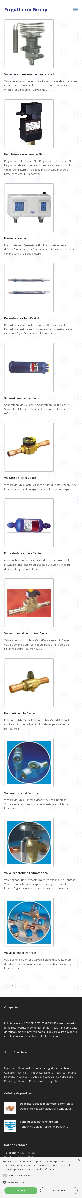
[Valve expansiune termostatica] (29, 842)
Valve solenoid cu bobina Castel (26, 633)
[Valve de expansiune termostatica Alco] (29, 43)
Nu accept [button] (59, 1190)
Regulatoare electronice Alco (24, 154)
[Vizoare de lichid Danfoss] (29, 762)
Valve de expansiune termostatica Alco (31, 74)
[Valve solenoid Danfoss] (29, 922)
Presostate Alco (15, 238)
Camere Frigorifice (15, 1072)
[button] (75, 9)
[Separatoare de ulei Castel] (29, 367)
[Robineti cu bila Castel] (29, 682)
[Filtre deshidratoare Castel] (29, 522)
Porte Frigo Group (14, 1081)
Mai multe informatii (43, 1169)
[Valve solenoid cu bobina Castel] (29, 602)
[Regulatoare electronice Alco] (29, 123)
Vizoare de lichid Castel (20, 478)
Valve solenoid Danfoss (20, 953)
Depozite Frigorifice (15, 1076)
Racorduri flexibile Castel (21, 318)
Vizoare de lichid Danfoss (21, 793)
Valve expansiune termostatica (26, 873)
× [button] (78, 1160)
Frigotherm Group (25, 9)
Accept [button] (21, 1190)
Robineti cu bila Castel (19, 713)
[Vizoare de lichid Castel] (29, 447)
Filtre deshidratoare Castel (23, 553)
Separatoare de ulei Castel (22, 398)
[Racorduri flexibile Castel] (29, 287)
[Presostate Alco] (29, 207)
